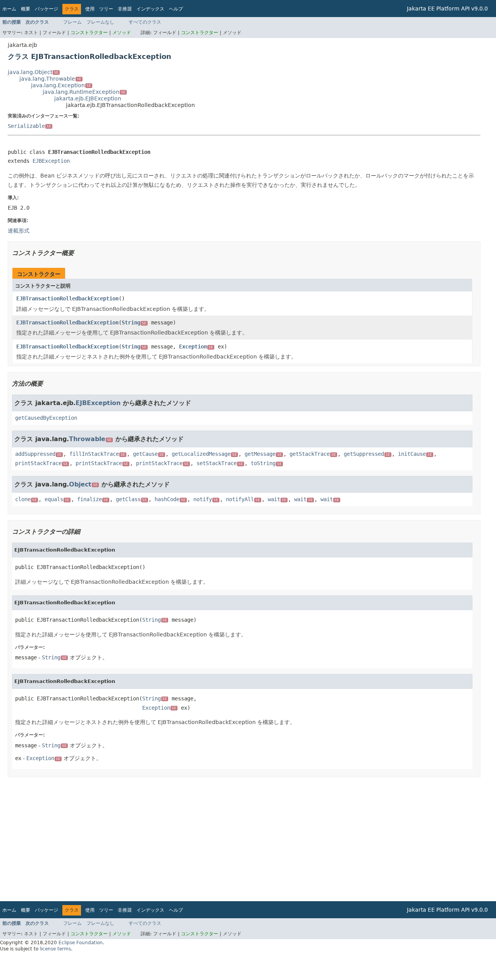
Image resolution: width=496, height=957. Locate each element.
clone (26, 499)
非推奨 (125, 9)
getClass (131, 499)
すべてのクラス (145, 22)
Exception (196, 346)
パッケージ (46, 9)
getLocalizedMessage (204, 454)
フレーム (72, 22)
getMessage (263, 454)
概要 (25, 9)
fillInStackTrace (97, 454)
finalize (92, 499)
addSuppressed (38, 454)
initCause (415, 454)
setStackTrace (219, 463)
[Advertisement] (240, 839)
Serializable (29, 126)
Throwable (90, 439)
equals (57, 499)
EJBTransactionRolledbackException (67, 298)
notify (205, 499)
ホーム (9, 9)
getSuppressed (367, 454)
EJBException (51, 161)
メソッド (121, 32)
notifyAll (243, 499)
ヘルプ (176, 9)
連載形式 (18, 231)
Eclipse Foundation (81, 942)
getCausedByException (46, 418)
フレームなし (100, 22)
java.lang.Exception (61, 85)
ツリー (106, 9)
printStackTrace (41, 463)
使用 (90, 9)
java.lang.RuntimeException (84, 92)
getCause (148, 454)
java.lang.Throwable (50, 79)
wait (277, 499)
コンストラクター (89, 32)
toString (266, 463)
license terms (55, 949)
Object (83, 484)
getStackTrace (312, 454)
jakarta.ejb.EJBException (87, 98)
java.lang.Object (33, 72)
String (134, 322)
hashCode (170, 499)
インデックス (150, 9)
